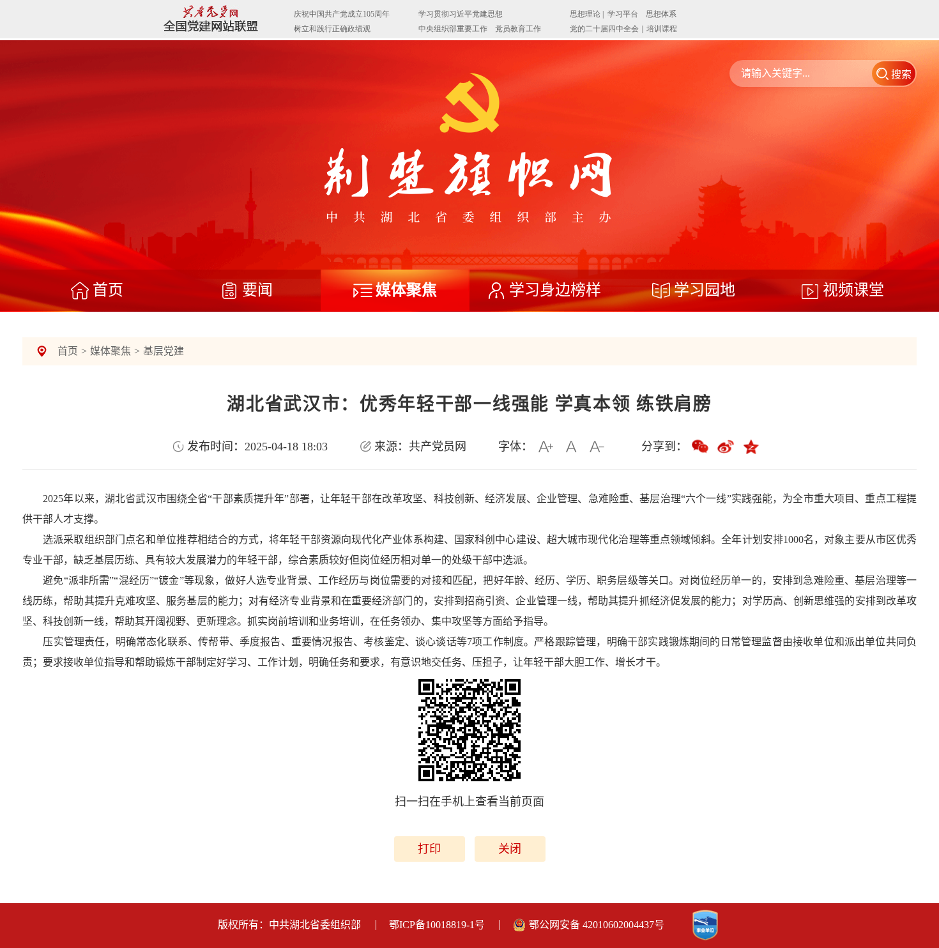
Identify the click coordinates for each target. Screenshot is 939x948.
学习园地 (704, 290)
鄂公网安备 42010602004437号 (596, 924)
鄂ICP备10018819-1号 (437, 924)
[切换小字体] (596, 446)
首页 (108, 290)
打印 (429, 849)
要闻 (257, 290)
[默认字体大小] (571, 446)
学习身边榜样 (555, 290)
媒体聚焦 (406, 290)
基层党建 (163, 351)
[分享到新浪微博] (725, 446)
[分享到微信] (700, 446)
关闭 (509, 849)
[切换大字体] (545, 446)
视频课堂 (853, 290)
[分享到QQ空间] (751, 446)
